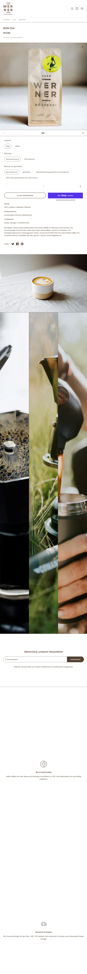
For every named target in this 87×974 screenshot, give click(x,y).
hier (44, 939)
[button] (83, 133)
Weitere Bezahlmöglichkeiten (65, 200)
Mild (14, 19)
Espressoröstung (12, 159)
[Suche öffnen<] (72, 8)
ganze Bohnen (11, 172)
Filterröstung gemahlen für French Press (21, 178)
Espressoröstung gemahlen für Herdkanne (52, 172)
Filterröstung (29, 159)
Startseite (6, 19)
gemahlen (27, 172)
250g (8, 146)
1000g (17, 146)
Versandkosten (18, 37)
